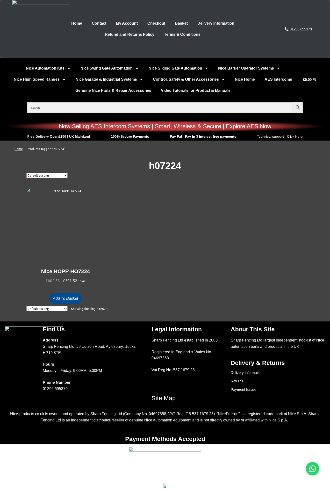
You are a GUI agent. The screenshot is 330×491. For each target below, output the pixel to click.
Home (76, 23)
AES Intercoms (278, 79)
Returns (237, 381)
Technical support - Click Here (280, 136)
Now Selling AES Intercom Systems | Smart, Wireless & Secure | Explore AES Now (165, 126)
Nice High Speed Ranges (37, 79)
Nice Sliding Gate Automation (175, 68)
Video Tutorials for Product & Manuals (195, 90)
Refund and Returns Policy (129, 34)
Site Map (163, 398)
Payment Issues (244, 389)
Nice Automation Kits (45, 68)
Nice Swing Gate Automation (106, 68)
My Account (127, 23)
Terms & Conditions (182, 34)
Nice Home (245, 79)
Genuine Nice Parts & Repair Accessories (113, 90)
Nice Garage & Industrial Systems (106, 79)
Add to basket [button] (65, 298)
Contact (99, 23)
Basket (181, 23)
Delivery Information (215, 23)
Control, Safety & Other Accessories (186, 79)
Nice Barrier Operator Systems (246, 68)
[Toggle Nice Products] (312, 468)
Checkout (156, 23)
